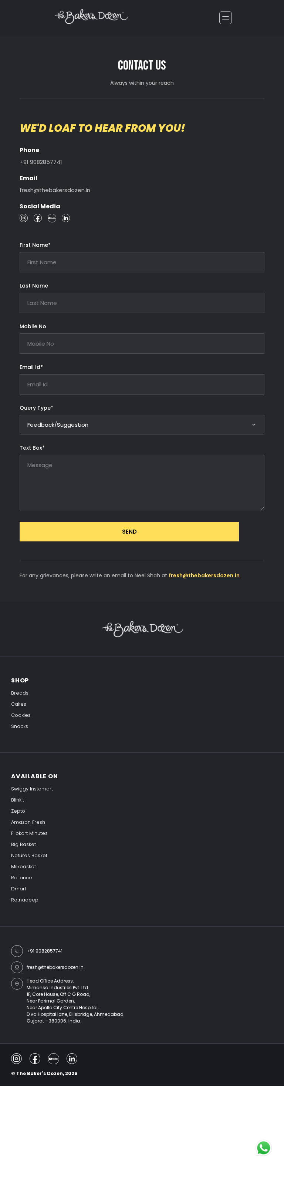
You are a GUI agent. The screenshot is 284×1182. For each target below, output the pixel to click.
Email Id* (31, 367)
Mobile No (33, 326)
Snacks (19, 726)
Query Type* (36, 408)
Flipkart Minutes (29, 833)
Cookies (21, 715)
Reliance (21, 877)
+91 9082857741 (41, 162)
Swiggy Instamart (32, 788)
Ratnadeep (24, 899)
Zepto (18, 811)
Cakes (18, 704)
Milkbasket (23, 866)
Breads (19, 692)
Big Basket (23, 844)
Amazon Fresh (28, 822)
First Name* (35, 245)
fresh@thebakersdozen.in (55, 190)
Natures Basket (29, 855)
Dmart (18, 888)
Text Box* (32, 447)
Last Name (34, 285)
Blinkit (17, 799)
